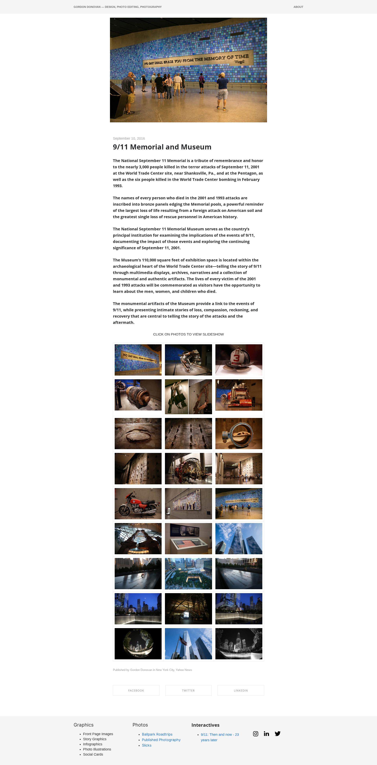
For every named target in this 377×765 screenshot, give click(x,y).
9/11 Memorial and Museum (162, 147)
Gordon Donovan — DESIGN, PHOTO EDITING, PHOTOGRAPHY (118, 6)
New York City (165, 670)
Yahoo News (184, 670)
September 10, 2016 (129, 138)
